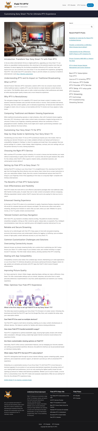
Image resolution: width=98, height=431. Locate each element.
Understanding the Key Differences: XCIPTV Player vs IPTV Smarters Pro (80, 53)
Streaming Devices (76, 102)
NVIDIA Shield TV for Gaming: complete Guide (18, 380)
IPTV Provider (74, 85)
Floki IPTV (73, 76)
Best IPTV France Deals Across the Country (59, 406)
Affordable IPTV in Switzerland (58, 412)
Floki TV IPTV (21, 4)
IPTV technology (75, 97)
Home (64, 5)
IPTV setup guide (85, 88)
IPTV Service (86, 85)
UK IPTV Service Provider (56, 400)
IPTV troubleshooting (76, 100)
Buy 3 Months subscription (25, 74)
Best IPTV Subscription (78, 73)
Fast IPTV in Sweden (55, 417)
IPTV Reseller (71, 5)
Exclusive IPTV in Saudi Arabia (58, 414)
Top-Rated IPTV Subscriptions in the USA (59, 396)
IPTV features (74, 82)
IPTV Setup (73, 88)
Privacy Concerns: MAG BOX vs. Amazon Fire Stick (81, 59)
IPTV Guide (84, 82)
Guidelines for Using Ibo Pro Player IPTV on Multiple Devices (81, 39)
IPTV (88, 79)
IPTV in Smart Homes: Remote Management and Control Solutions (79, 66)
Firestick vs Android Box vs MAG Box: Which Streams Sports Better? (80, 46)
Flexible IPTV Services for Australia (59, 409)
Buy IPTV (90, 5)
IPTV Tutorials (81, 5)
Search (71, 23)
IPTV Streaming (75, 94)
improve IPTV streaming (77, 79)
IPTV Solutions (74, 91)
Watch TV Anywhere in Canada (58, 402)
